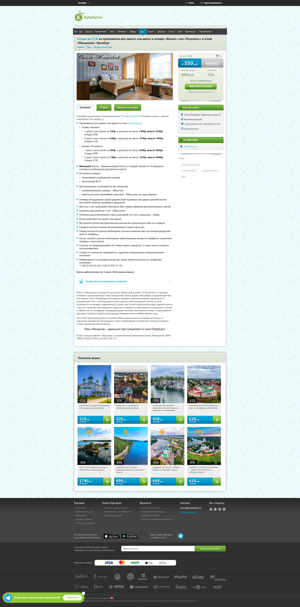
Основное (85, 107)
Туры (143, 31)
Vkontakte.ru (215, 509)
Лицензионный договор (153, 511)
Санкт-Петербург (188, 170)
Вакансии (80, 515)
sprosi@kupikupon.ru (190, 507)
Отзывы (104, 107)
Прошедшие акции (113, 515)
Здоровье (162, 31)
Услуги (151, 31)
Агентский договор (150, 507)
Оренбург (82, 3)
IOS (122, 116)
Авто (112, 31)
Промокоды (191, 31)
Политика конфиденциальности (156, 519)
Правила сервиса (84, 519)
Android (134, 116)
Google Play (129, 536)
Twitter (219, 509)
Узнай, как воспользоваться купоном (106, 281)
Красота (89, 31)
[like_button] (217, 56)
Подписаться (72, 597)
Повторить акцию (200, 86)
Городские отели (210, 170)
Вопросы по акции (127, 107)
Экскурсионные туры (190, 164)
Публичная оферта (150, 515)
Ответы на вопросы (85, 523)
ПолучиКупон (206, 31)
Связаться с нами (188, 512)
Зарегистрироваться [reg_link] (213, 3)
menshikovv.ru (190, 146)
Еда (81, 31)
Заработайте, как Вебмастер (118, 511)
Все (75, 31)
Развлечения (101, 31)
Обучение (122, 31)
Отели (172, 31)
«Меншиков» (135, 123)
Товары (134, 31)
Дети (180, 31)
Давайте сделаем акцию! (116, 507)
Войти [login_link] (191, 3)
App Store (111, 536)
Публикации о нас (85, 511)
